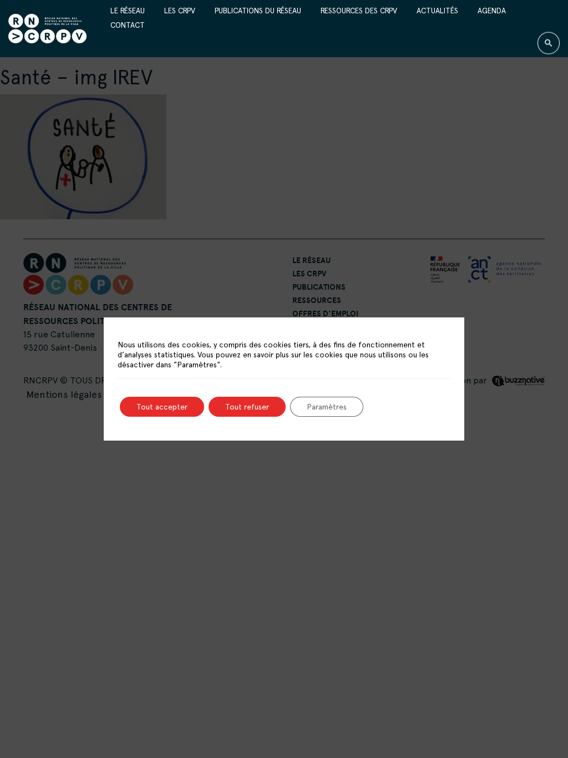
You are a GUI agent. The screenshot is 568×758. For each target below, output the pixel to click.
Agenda (492, 10)
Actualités (437, 10)
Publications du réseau (258, 10)
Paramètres (327, 406)
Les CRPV (179, 10)
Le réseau (127, 10)
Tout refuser (247, 406)
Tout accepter (161, 406)
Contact (127, 25)
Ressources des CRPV (359, 10)
